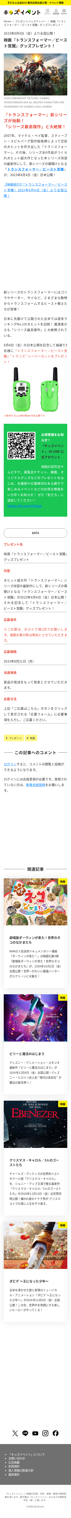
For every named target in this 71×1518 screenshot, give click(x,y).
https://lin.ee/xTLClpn (24, 505)
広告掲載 (14, 1462)
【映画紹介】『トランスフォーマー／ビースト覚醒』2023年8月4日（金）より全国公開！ (35, 190)
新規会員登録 (35, 784)
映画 (32, 738)
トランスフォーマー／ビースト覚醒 (35, 169)
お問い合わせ (16, 1458)
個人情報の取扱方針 (21, 1470)
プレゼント (15, 738)
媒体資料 (14, 1474)
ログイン (10, 764)
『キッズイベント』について (26, 1454)
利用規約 (14, 1466)
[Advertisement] (35, 250)
